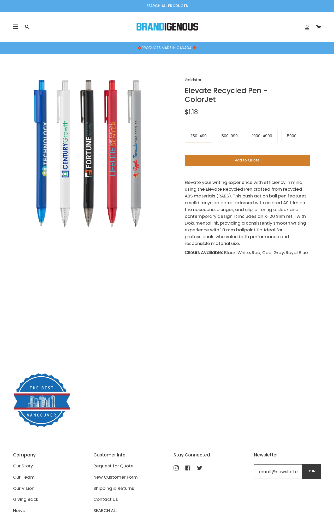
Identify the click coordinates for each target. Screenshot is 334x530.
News (19, 510)
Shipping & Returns (113, 488)
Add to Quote (247, 160)
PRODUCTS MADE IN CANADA (167, 47)
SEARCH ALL (105, 510)
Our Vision (23, 488)
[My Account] (307, 27)
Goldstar (193, 79)
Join (311, 471)
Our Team (24, 477)
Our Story (23, 466)
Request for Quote (113, 466)
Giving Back (25, 499)
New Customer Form (115, 477)
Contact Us (105, 499)
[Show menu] (15, 27)
